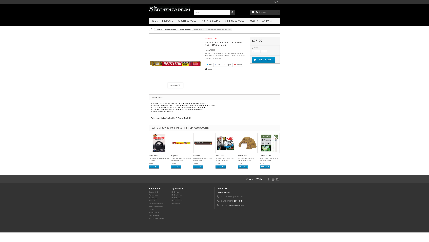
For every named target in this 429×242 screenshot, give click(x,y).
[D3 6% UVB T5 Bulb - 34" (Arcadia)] (270, 143)
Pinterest (239, 65)
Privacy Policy (154, 212)
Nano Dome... (221, 156)
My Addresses (176, 198)
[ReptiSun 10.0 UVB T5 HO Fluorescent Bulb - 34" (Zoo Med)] (181, 143)
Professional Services (156, 204)
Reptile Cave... (243, 156)
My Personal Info (177, 201)
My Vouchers (175, 204)
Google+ (228, 65)
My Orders (175, 192)
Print (210, 69)
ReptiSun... (175, 156)
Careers (151, 209)
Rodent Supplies (187, 20)
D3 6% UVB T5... (266, 156)
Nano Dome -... (154, 156)
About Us (152, 201)
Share (218, 65)
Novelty (253, 20)
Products (167, 20)
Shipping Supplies (234, 20)
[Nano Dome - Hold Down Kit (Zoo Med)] (159, 143)
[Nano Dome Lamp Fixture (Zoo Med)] (225, 143)
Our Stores (153, 198)
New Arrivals (153, 195)
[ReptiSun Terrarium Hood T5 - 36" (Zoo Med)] (203, 143)
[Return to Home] (151, 29)
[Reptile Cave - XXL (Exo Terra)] (248, 143)
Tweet (210, 65)
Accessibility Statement (157, 218)
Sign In (276, 2)
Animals (267, 20)
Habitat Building (210, 20)
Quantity (255, 48)
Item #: (207, 50)
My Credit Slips (176, 195)
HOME (154, 20)
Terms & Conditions (156, 206)
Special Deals (154, 192)
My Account (177, 188)
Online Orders (154, 215)
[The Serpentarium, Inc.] (169, 9)
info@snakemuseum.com (236, 205)
